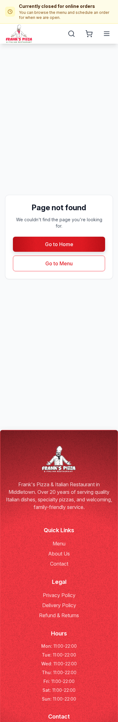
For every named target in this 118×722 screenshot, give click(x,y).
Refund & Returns (59, 615)
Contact (59, 564)
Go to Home (59, 244)
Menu (59, 543)
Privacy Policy (59, 595)
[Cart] (89, 33)
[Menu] (106, 33)
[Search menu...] (71, 33)
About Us (59, 553)
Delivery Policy (59, 605)
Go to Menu (59, 263)
